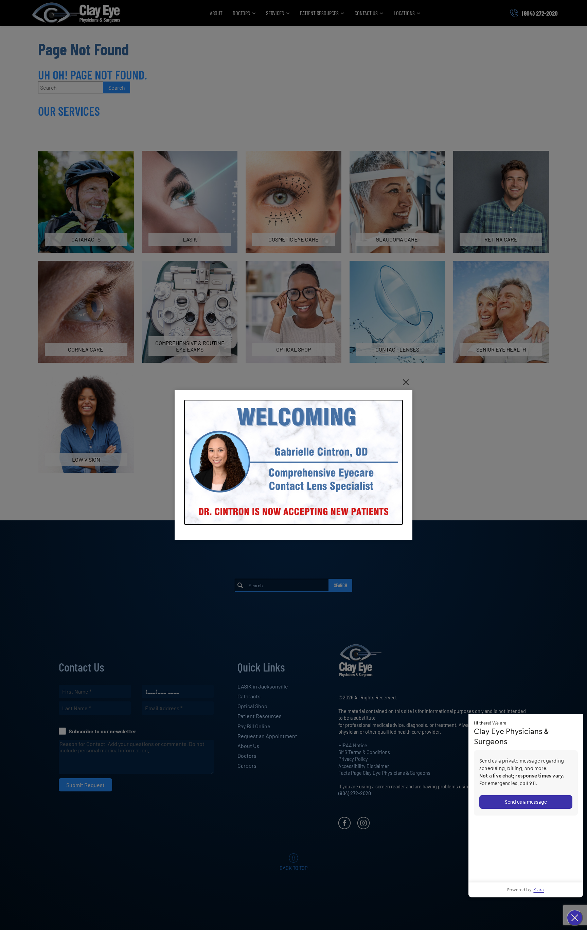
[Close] (405, 382)
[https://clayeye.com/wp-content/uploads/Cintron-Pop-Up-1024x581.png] (293, 462)
